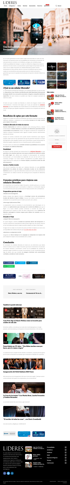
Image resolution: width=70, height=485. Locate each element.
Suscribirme (57, 146)
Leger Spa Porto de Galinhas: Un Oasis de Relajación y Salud (60, 95)
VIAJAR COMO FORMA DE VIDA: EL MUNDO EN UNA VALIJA (60, 110)
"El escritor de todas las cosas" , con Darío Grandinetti (22, 419)
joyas (35, 459)
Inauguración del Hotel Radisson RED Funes (18, 372)
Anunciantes (32, 6)
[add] (9, 82)
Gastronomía (56, 463)
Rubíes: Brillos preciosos (58, 103)
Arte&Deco (56, 450)
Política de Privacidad (62, 481)
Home (5, 6)
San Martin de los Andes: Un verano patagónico (59, 118)
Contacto (65, 482)
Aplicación (46, 6)
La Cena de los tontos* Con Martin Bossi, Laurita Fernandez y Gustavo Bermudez (24, 396)
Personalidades (56, 447)
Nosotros (39, 6)
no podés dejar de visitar (30, 229)
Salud (56, 455)
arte (41, 458)
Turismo (56, 460)
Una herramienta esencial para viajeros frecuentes (23, 48)
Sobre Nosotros (53, 481)
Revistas (25, 6)
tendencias (36, 458)
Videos (19, 6)
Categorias (12, 6)
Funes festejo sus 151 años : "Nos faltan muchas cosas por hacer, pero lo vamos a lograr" (23, 347)
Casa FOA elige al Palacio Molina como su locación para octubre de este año (22, 321)
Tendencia (56, 452)
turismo (35, 466)
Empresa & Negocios (56, 457)
